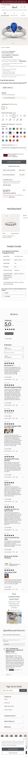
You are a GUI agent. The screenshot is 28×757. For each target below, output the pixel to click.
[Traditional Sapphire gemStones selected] (10, 132)
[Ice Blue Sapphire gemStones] (6, 136)
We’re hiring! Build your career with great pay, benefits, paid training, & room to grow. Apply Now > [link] (14, 2)
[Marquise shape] (21, 115)
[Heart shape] (6, 119)
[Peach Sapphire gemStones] (21, 136)
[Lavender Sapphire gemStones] (17, 136)
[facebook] (2, 736)
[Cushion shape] (10, 115)
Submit (23, 690)
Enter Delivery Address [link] (9, 193)
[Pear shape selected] (13, 115)
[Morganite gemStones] (13, 132)
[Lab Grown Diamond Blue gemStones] (10, 128)
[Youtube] (25, 736)
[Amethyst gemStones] (3, 132)
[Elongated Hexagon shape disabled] (17, 119)
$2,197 (4, 93)
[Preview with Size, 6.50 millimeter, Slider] (14, 148)
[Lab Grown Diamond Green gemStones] (13, 128)
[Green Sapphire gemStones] (21, 132)
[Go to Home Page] (14, 7)
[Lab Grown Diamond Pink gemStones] (17, 128)
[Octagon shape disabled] (21, 119)
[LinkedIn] (21, 736)
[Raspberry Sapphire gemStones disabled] (13, 140)
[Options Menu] (23, 379)
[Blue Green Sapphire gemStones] (3, 140)
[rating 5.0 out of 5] (5, 51)
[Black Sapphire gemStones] (17, 132)
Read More (22, 61)
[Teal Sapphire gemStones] (6, 140)
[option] (14, 31)
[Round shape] (3, 115)
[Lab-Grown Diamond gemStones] (6, 128)
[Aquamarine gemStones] (6, 132)
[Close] (24, 739)
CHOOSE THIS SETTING (14, 162)
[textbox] (14, 637)
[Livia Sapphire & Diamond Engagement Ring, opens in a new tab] (6, 564)
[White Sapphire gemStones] (24, 128)
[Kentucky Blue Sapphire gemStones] (24, 132)
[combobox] (14, 348)
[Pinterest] (11, 736)
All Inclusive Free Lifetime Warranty (13, 83)
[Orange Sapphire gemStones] (24, 136)
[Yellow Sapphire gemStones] (10, 136)
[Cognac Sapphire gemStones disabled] (17, 140)
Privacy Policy (13, 745)
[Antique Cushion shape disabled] (10, 119)
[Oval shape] (6, 115)
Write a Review (9, 333)
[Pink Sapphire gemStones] (3, 136)
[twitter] (7, 736)
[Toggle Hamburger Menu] (2, 7)
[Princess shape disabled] (24, 115)
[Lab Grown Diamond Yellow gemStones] (21, 128)
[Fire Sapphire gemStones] (10, 140)
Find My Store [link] (7, 185)
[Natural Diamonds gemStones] (3, 128)
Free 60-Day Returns (7, 80)
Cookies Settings (13, 752)
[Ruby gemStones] (13, 136)
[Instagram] (16, 736)
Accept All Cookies (13, 749)
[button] (12, 43)
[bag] (24, 7)
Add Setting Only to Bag (13, 166)
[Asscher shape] (13, 119)
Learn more (5, 641)
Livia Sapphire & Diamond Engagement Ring (14, 565)
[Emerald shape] (17, 115)
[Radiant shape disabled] (3, 119)
